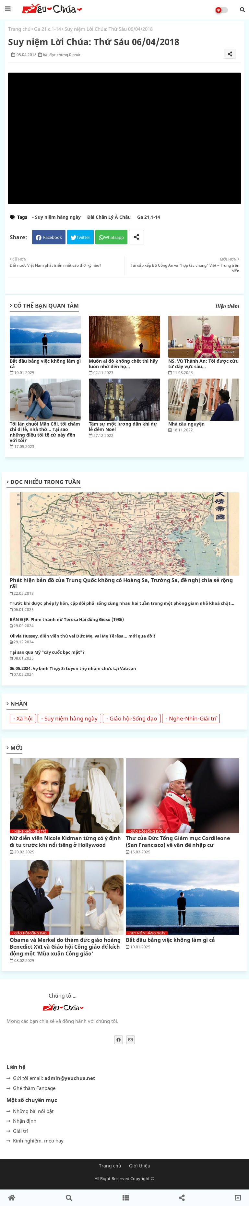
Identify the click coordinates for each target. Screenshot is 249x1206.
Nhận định (24, 1121)
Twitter (83, 237)
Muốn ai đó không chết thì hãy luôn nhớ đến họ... (123, 363)
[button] (242, 9)
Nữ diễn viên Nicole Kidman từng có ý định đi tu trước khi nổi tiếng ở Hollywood (65, 842)
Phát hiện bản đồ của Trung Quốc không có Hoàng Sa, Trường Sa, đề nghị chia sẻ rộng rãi (121, 583)
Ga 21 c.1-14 (47, 29)
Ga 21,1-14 (148, 217)
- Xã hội (22, 718)
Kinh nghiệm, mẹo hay (38, 1140)
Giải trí (20, 1131)
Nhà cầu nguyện (186, 424)
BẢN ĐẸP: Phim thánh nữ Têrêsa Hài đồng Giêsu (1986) (67, 619)
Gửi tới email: (54, 1078)
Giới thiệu (139, 1166)
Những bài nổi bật (33, 1111)
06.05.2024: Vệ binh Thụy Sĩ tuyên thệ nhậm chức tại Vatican (73, 668)
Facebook (52, 237)
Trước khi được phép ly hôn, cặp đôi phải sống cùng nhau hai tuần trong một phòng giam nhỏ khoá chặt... (122, 603)
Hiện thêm (227, 306)
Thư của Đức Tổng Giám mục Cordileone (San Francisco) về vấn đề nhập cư (178, 842)
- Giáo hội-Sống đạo (131, 718)
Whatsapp (114, 237)
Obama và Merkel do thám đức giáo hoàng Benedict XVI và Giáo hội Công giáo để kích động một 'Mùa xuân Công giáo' (65, 947)
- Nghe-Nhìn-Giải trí (191, 718)
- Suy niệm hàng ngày (56, 217)
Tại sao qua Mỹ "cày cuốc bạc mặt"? (47, 652)
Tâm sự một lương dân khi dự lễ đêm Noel (123, 426)
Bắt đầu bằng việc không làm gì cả (45, 363)
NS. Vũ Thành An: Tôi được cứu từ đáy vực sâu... (203, 363)
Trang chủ (19, 29)
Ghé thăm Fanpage (34, 1088)
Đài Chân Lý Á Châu (109, 217)
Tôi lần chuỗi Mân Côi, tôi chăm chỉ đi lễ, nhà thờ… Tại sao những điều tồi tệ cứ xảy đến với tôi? (45, 432)
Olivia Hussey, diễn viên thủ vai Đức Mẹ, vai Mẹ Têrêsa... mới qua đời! (82, 636)
